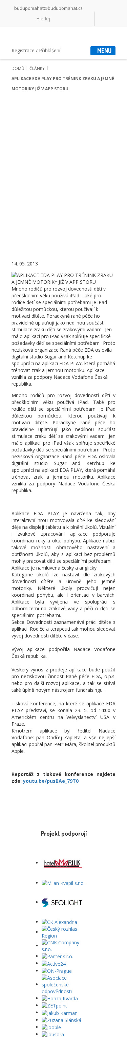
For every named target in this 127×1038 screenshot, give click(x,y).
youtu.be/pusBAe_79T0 (51, 781)
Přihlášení (49, 50)
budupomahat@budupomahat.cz (48, 8)
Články (37, 68)
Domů (18, 68)
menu (104, 50)
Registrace (23, 50)
